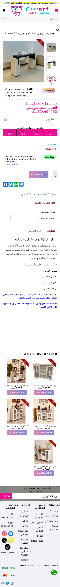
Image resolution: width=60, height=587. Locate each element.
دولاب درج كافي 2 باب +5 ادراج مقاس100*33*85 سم (43, 426)
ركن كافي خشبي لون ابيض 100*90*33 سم (43, 386)
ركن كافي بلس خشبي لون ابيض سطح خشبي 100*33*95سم (43, 466)
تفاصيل (50, 230)
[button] (47, 40)
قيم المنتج (34, 230)
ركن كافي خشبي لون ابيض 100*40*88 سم (16, 386)
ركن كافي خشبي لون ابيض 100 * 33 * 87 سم (16, 426)
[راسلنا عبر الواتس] (49, 572)
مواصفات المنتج (45, 202)
